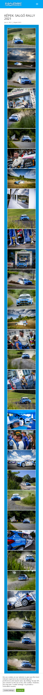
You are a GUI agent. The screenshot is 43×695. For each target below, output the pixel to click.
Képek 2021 (17, 22)
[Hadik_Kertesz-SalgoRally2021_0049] (21, 630)
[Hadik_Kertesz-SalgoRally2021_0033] (21, 409)
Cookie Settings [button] (9, 690)
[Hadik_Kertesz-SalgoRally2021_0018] (21, 349)
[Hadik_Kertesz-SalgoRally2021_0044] (21, 530)
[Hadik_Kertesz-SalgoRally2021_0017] (21, 329)
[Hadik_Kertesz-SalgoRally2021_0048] (21, 610)
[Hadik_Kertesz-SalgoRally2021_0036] (21, 470)
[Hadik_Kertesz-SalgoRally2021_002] (21, 68)
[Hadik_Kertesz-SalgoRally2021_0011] (21, 229)
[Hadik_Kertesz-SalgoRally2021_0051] (21, 671)
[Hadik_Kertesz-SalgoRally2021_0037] (21, 490)
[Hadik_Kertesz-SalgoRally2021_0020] (21, 389)
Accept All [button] (20, 690)
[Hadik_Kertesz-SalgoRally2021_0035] (21, 450)
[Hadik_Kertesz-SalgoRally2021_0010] (21, 208)
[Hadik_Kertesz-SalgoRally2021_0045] (21, 550)
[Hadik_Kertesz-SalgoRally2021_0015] (21, 309)
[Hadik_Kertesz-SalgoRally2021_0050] (21, 650)
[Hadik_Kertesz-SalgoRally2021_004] (21, 108)
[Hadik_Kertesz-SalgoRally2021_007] (21, 168)
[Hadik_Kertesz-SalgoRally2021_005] (21, 128)
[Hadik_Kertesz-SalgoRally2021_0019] (21, 369)
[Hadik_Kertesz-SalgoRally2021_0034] (21, 429)
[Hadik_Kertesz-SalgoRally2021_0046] (21, 570)
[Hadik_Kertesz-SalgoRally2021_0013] (21, 269)
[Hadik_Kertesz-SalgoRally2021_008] (21, 188)
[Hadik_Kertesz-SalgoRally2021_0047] (21, 590)
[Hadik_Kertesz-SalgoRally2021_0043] (21, 510)
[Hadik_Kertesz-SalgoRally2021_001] (21, 48)
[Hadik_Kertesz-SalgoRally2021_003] (21, 88)
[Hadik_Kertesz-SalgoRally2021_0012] (21, 249)
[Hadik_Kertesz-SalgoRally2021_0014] (21, 289)
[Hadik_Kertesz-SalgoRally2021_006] (21, 148)
